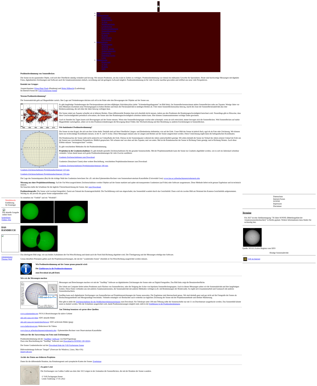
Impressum (277, 204)
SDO (104, 69)
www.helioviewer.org (28, 326)
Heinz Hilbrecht (68, 88)
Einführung (106, 18)
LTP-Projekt (106, 40)
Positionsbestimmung (110, 29)
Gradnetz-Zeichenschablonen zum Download (77, 157)
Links (104, 58)
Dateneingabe (102, 60)
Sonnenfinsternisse (109, 31)
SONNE (105, 47)
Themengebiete (103, 15)
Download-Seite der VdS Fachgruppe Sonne (66, 345)
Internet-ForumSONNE (279, 200)
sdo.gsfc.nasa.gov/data (29, 318)
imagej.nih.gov (26, 352)
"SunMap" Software (51, 339)
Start (98, 13)
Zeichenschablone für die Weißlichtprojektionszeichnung (98, 302)
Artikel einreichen (109, 51)
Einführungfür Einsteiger (10, 204)
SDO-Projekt (107, 38)
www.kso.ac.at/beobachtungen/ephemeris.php (182, 178)
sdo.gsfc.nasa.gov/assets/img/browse (34, 322)
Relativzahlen (107, 20)
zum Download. (95, 187)
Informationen (102, 42)
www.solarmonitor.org (29, 314)
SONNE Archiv (108, 49)
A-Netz (104, 22)
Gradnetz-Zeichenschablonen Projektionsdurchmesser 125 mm (44, 170)
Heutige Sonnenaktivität (279, 253)
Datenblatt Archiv (108, 56)
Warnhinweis (10, 200)
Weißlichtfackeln (108, 24)
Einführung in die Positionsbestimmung (55, 268)
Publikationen (107, 44)
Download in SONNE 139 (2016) (76, 341)
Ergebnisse (97, 361)
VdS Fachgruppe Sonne (47, 91)
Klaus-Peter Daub (41, 88)
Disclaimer (277, 206)
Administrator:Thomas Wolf (7, 258)
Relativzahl (106, 62)
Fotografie (106, 33)
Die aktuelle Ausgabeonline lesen (10, 213)
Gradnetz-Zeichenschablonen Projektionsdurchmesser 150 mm (44, 174)
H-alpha (105, 35)
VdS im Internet (254, 259)
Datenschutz (278, 196)
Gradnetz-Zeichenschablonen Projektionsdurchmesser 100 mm (83, 166)
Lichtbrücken (107, 27)
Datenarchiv (106, 53)
